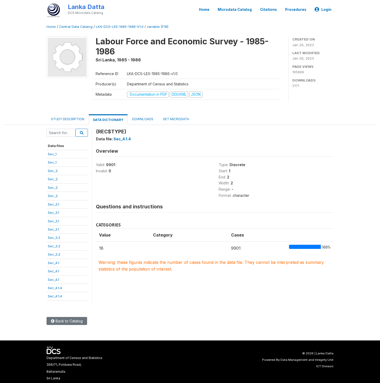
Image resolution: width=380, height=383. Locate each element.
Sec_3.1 (53, 204)
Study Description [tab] (67, 119)
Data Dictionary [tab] (108, 120)
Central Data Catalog (76, 27)
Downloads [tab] (142, 119)
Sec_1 (52, 154)
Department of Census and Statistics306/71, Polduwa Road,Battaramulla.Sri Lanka (74, 368)
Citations (268, 9)
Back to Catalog (69, 321)
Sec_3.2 (54, 237)
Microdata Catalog (235, 9)
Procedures (295, 9)
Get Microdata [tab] (175, 119)
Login (326, 9)
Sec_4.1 (53, 263)
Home (204, 9)
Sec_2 (53, 171)
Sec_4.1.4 (55, 288)
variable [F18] (157, 27)
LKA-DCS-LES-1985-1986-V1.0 (119, 27)
